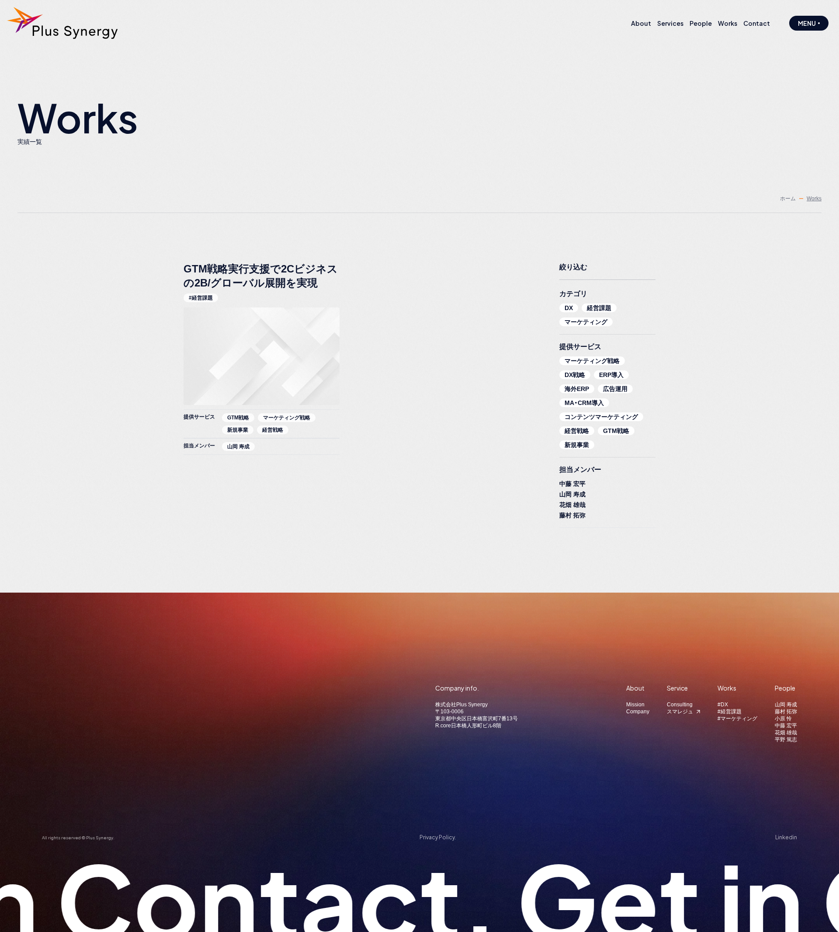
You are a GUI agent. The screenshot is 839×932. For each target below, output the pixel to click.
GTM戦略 (616, 430)
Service (677, 688)
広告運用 (615, 388)
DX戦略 (575, 374)
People (785, 688)
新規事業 (577, 444)
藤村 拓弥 (572, 515)
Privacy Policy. (438, 837)
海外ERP (577, 388)
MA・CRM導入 (584, 402)
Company (637, 712)
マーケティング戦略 (592, 360)
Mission (635, 705)
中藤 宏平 (572, 483)
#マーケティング (737, 719)
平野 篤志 (786, 740)
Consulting (680, 705)
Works (727, 688)
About (635, 688)
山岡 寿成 (572, 494)
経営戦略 (577, 430)
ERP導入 (611, 374)
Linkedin (786, 837)
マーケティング (586, 321)
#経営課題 (730, 712)
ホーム (788, 198)
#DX (723, 705)
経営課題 (599, 307)
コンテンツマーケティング (601, 416)
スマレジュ (680, 712)
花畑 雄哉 (572, 504)
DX (569, 307)
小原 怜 (783, 719)
